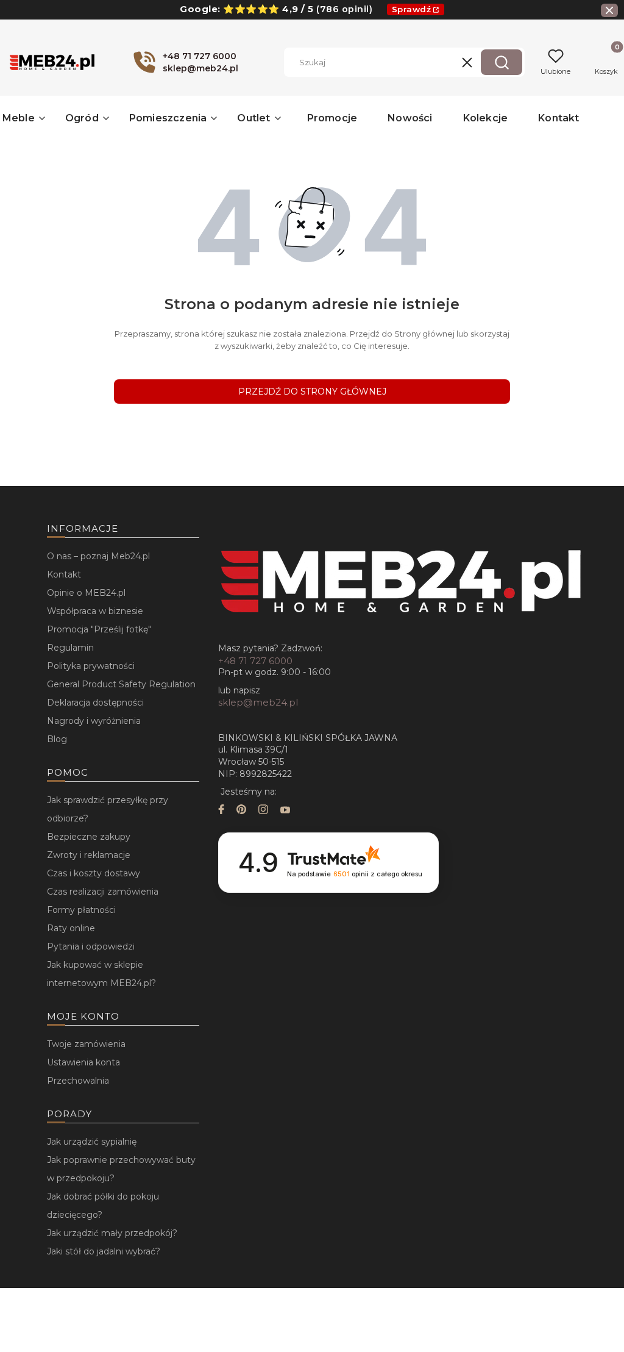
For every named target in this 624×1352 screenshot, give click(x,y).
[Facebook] (221, 810)
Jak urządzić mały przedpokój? (112, 1233)
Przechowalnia (78, 1080)
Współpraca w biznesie (95, 611)
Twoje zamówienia (86, 1044)
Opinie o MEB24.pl (86, 592)
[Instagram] (263, 810)
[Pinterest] (241, 810)
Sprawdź (411, 9)
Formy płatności (81, 909)
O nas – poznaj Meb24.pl (98, 556)
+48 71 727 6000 (255, 661)
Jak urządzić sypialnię (91, 1141)
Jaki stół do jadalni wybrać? (103, 1251)
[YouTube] (285, 810)
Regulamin (70, 647)
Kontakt (64, 574)
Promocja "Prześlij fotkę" (99, 629)
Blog (57, 739)
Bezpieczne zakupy (88, 836)
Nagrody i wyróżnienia (94, 720)
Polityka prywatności (91, 665)
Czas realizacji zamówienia (102, 891)
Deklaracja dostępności (95, 702)
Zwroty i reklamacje (88, 854)
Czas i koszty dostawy (93, 873)
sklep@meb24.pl (258, 702)
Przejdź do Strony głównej (312, 391)
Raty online (71, 928)
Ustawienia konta (83, 1062)
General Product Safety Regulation (121, 684)
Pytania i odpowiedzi (91, 946)
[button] (501, 62)
